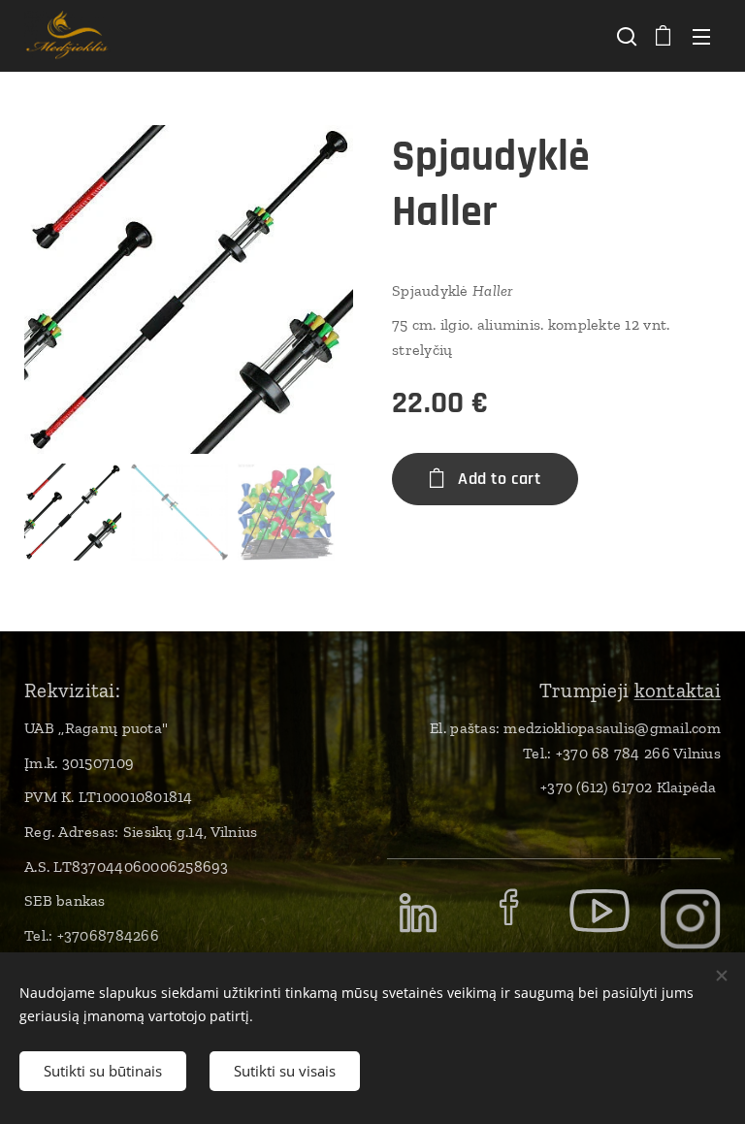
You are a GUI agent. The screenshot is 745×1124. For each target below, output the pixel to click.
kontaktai (677, 690)
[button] (624, 36)
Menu (701, 35)
